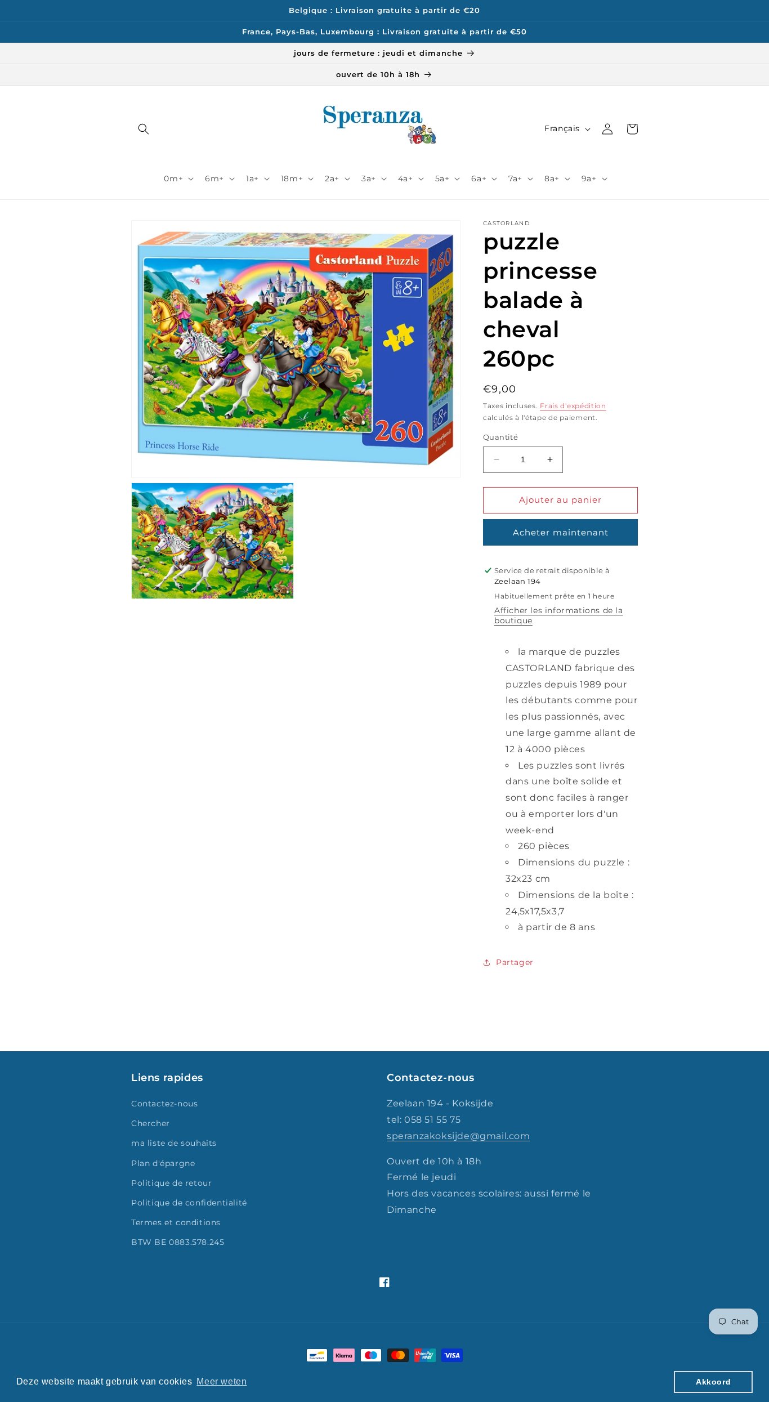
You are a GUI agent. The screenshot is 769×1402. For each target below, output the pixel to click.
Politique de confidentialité (189, 1203)
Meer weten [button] (221, 1381)
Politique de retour (171, 1183)
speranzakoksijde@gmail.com (458, 1136)
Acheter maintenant (561, 532)
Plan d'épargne (163, 1163)
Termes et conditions (176, 1222)
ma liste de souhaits (174, 1143)
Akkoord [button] (713, 1381)
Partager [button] (515, 962)
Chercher (150, 1123)
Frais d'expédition (573, 405)
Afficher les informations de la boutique (558, 615)
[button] (143, 129)
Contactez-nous (164, 1104)
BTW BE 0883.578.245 (177, 1242)
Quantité (500, 436)
